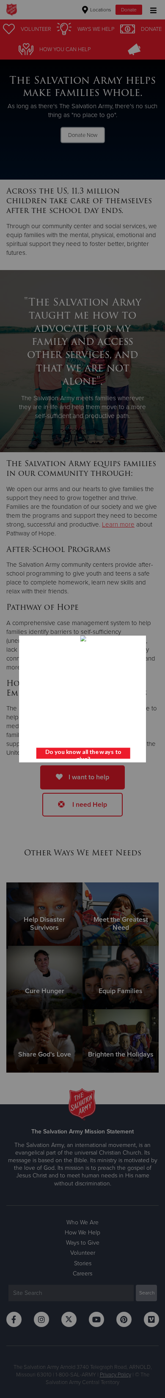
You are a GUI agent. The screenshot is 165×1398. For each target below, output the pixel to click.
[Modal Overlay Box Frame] (82, 699)
